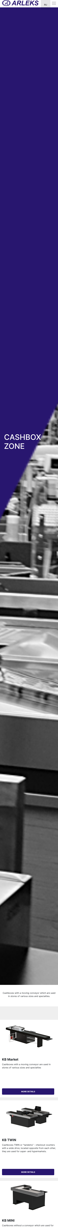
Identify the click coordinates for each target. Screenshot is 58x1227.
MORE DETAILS (28, 1091)
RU (45, 4)
